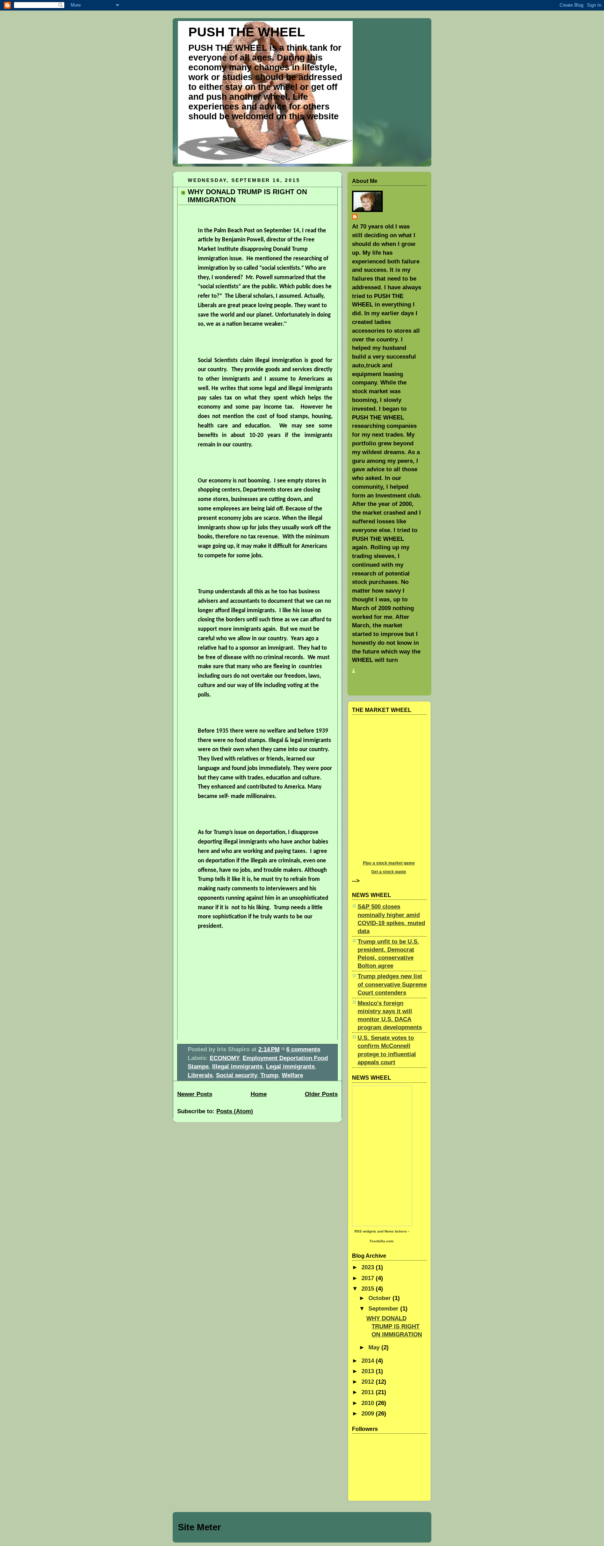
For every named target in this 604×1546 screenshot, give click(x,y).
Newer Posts (194, 1094)
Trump (269, 1075)
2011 (368, 1392)
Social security (236, 1075)
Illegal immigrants (237, 1066)
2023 (368, 1267)
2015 (368, 1288)
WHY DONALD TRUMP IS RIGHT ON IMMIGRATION (394, 1326)
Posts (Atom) (234, 1111)
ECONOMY (224, 1058)
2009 (368, 1413)
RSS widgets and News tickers (380, 1231)
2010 (368, 1403)
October (380, 1298)
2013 (368, 1371)
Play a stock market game (389, 863)
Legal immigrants (290, 1066)
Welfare (292, 1075)
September (384, 1308)
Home (259, 1094)
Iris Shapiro (375, 218)
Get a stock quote (388, 871)
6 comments (303, 1049)
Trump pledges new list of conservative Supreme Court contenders (392, 984)
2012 (368, 1381)
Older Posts (321, 1094)
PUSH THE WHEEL (246, 31)
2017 (368, 1278)
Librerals (200, 1075)
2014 (368, 1360)
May (374, 1347)
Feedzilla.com (382, 1241)
